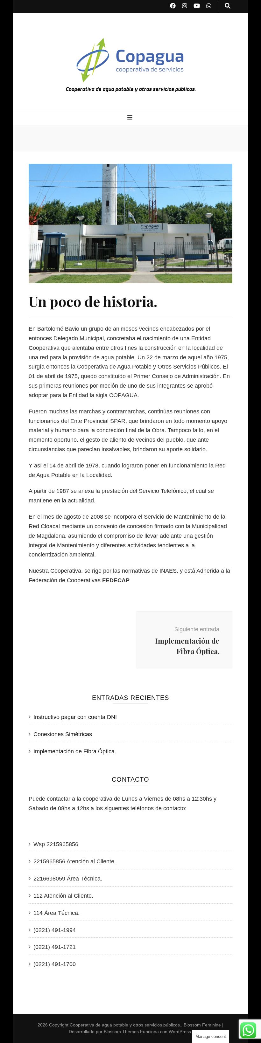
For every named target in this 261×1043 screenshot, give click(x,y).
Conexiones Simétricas (62, 734)
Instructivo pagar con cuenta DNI (75, 717)
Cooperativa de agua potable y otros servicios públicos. (131, 89)
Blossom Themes (121, 1031)
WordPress (180, 1031)
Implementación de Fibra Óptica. (74, 751)
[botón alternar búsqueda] (227, 6)
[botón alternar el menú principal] (130, 118)
